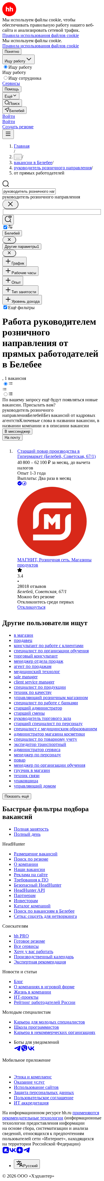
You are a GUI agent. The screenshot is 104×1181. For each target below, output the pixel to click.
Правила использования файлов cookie (40, 45)
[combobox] (29, 191)
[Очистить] (10, 204)
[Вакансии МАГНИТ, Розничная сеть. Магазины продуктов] (57, 522)
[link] (12, 103)
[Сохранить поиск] (8, 219)
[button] (8, 116)
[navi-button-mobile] (8, 134)
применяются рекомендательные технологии (50, 1115)
